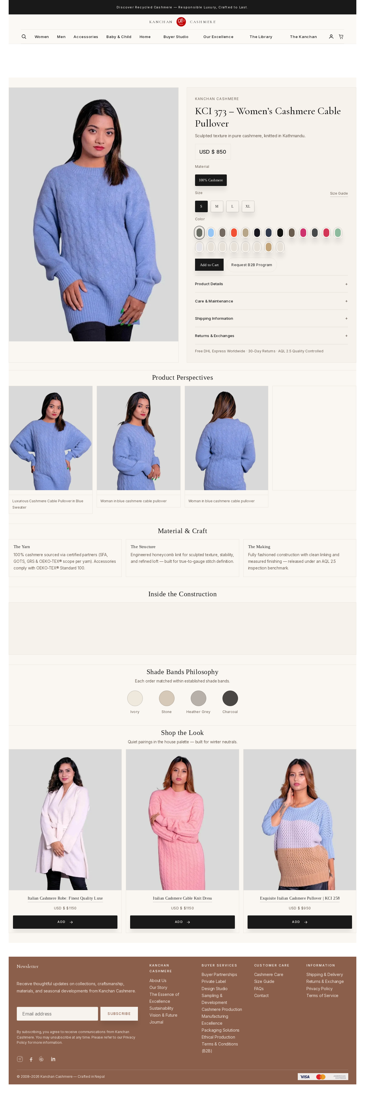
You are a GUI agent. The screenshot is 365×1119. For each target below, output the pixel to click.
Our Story (158, 987)
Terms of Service (322, 995)
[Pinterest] (42, 1059)
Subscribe (119, 1014)
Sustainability (161, 1008)
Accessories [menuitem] (86, 36)
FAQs (259, 988)
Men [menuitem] (61, 36)
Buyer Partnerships (219, 974)
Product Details (209, 283)
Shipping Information (214, 318)
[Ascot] (199, 232)
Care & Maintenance (214, 301)
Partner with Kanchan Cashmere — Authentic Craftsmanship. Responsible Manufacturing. (182, 7)
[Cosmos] (257, 232)
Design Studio (215, 988)
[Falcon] (291, 232)
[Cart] (341, 36)
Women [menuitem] (42, 36)
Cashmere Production (222, 1009)
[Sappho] (234, 232)
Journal (156, 1022)
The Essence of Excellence (164, 998)
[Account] (331, 36)
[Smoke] (257, 247)
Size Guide (339, 193)
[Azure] (211, 232)
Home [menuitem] (145, 36)
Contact (261, 995)
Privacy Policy (319, 988)
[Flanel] (314, 232)
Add (61, 922)
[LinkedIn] (53, 1059)
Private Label (214, 981)
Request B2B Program (251, 264)
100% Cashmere (211, 180)
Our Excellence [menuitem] (218, 36)
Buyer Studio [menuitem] (176, 36)
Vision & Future (163, 1015)
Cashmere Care (268, 974)
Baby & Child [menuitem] (119, 36)
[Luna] (199, 247)
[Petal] (234, 247)
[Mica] (211, 247)
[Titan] (268, 247)
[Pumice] (245, 247)
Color (200, 219)
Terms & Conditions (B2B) (220, 1047)
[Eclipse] (268, 232)
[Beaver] (222, 232)
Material (202, 166)
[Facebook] (31, 1059)
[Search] (24, 36)
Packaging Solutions (220, 1030)
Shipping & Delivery (324, 974)
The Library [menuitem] (261, 36)
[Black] (280, 232)
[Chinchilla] (245, 232)
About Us (157, 980)
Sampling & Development (214, 999)
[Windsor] (280, 247)
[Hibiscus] (326, 232)
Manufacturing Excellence (215, 1020)
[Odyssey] (222, 247)
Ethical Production (218, 1037)
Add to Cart (209, 265)
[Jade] (338, 232)
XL (248, 206)
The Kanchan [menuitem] (303, 36)
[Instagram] (20, 1059)
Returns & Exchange (325, 981)
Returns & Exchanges (215, 335)
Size (199, 193)
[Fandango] (303, 232)
